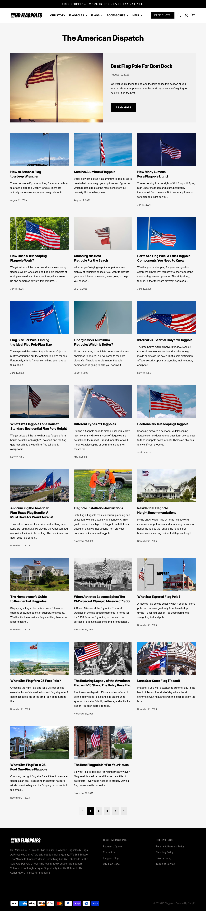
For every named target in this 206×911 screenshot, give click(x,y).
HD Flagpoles (168, 903)
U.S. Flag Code (111, 863)
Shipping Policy (164, 852)
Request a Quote (112, 846)
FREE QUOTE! (162, 15)
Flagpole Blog (111, 858)
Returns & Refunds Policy (170, 846)
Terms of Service (165, 863)
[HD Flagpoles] (26, 15)
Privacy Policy (164, 858)
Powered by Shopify (186, 903)
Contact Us (109, 852)
